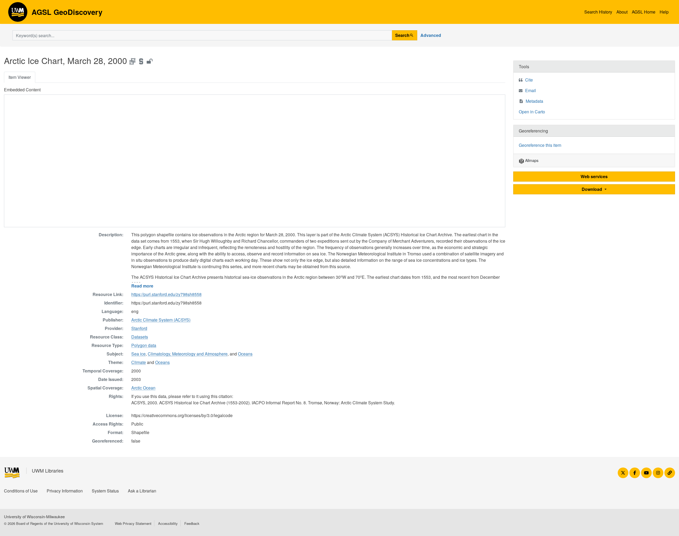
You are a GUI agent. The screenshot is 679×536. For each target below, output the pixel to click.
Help (664, 12)
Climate (138, 362)
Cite (529, 80)
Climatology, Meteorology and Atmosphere (188, 354)
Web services (594, 176)
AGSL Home (643, 12)
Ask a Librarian (142, 491)
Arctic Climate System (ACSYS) (160, 320)
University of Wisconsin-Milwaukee (34, 516)
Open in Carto (532, 112)
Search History (598, 12)
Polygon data (143, 345)
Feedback (191, 523)
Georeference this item (540, 145)
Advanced (430, 35)
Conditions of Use (21, 491)
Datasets (139, 337)
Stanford (139, 328)
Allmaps (531, 160)
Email (530, 90)
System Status (105, 491)
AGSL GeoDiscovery (17, 14)
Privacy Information (65, 491)
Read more (142, 286)
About (622, 12)
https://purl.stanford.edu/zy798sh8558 (166, 294)
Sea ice (138, 354)
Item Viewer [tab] (19, 77)
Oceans (245, 354)
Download (592, 189)
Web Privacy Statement (133, 523)
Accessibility (168, 523)
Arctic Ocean (143, 388)
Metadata (534, 101)
